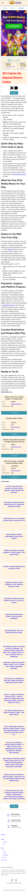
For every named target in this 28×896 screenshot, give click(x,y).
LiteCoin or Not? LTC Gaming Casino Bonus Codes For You (14, 519)
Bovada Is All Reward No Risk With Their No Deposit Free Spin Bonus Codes (14, 680)
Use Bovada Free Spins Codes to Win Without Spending (14, 616)
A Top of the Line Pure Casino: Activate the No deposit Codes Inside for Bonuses (14, 489)
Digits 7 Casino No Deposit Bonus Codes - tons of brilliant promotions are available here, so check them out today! (14, 698)
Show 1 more (4, 859)
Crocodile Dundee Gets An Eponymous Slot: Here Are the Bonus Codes (14, 504)
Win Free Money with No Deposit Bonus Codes (14, 631)
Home (5, 8)
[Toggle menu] (2, 2)
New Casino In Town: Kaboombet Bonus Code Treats (14, 536)
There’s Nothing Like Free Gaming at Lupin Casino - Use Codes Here (14, 552)
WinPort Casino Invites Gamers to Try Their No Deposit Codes (14, 584)
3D (3, 850)
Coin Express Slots (8, 66)
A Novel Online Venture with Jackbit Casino (14, 567)
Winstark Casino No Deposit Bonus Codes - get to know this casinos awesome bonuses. (14, 665)
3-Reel (4, 852)
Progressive (6, 855)
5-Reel (4, 857)
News (12, 8)
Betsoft (10, 249)
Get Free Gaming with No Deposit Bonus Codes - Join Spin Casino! (14, 712)
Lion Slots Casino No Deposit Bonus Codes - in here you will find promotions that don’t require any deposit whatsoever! (14, 747)
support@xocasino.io (19, 174)
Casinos (3, 834)
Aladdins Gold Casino (16, 404)
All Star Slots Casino (16, 446)
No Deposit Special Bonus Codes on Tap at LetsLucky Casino (14, 600)
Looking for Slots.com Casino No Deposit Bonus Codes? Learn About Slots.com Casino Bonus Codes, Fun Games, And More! (14, 794)
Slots (4, 843)
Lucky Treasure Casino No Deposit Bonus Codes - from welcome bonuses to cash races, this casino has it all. (14, 730)
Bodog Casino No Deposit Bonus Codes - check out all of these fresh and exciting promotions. (14, 777)
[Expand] (2, 857)
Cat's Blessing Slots (23, 66)
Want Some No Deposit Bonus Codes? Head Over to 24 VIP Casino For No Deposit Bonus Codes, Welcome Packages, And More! (14, 762)
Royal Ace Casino (15, 427)
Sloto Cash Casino (15, 470)
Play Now (14, 92)
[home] (16, 4)
